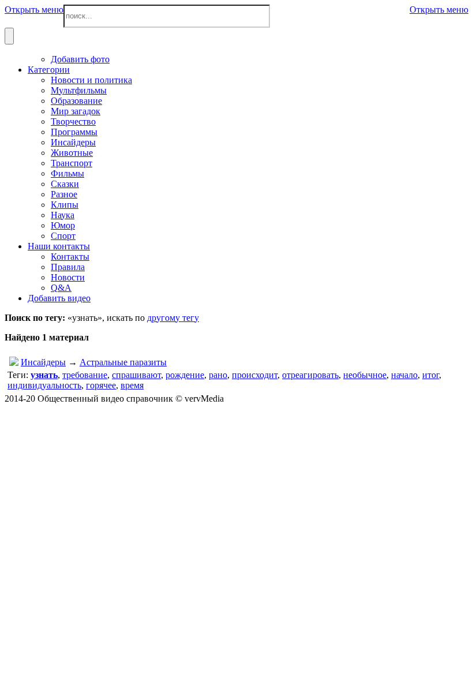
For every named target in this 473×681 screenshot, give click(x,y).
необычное (364, 375)
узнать (44, 375)
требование (84, 375)
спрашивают (136, 375)
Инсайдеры (43, 362)
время (132, 385)
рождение (185, 375)
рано (218, 375)
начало (404, 375)
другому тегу (173, 318)
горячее (101, 385)
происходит (254, 375)
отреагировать (310, 375)
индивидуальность (44, 385)
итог (430, 375)
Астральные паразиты (123, 362)
